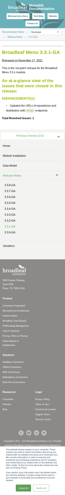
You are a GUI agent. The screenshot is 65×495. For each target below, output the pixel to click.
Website (53, 16)
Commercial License (45, 409)
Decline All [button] (41, 487)
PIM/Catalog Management (16, 326)
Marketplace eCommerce (15, 377)
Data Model (10, 165)
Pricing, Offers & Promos (15, 336)
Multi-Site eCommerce (14, 382)
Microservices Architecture (16, 310)
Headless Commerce (13, 362)
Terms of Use (42, 404)
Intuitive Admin (10, 315)
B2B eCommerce (11, 372)
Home (6, 145)
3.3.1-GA (10, 226)
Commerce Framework (14, 305)
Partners (7, 404)
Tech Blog (38, 16)
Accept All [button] (23, 487)
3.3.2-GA (10, 220)
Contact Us (32, 23)
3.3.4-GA (10, 208)
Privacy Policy (42, 399)
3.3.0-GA (10, 232)
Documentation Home (13, 32)
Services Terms (43, 419)
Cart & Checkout (11, 331)
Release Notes (12, 175)
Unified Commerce (12, 367)
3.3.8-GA (10, 185)
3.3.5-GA (10, 202)
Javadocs (9, 245)
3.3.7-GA (10, 191)
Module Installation (14, 155)
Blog (5, 409)
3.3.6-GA (10, 196)
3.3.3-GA (10, 214)
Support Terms (42, 414)
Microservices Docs (18, 16)
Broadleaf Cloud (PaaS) (14, 321)
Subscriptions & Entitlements (11, 343)
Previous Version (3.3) (30, 135)
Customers (8, 399)
